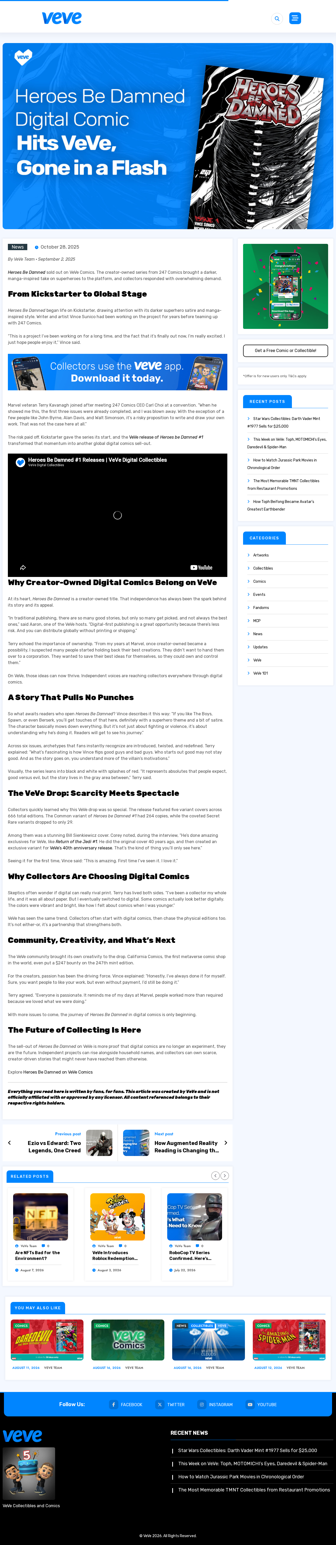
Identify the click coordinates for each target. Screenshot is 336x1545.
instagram (221, 1404)
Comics (259, 581)
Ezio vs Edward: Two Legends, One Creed (54, 1147)
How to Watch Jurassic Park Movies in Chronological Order (241, 1477)
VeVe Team (29, 1246)
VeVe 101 (260, 673)
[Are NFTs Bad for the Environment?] (40, 1217)
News (18, 247)
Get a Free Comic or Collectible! (285, 350)
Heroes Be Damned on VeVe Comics (58, 1072)
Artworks (261, 555)
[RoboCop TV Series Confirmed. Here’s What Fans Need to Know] (194, 1217)
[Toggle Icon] (295, 18)
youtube (267, 1404)
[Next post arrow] (225, 1143)
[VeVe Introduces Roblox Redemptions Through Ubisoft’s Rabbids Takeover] (117, 1217)
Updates (260, 647)
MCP (257, 621)
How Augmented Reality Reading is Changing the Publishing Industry (186, 1147)
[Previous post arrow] (9, 1143)
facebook (131, 1404)
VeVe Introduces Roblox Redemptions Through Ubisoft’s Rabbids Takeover (114, 1256)
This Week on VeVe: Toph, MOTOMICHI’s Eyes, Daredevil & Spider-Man (252, 1464)
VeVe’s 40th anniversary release (81, 847)
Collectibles (263, 568)
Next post (164, 1133)
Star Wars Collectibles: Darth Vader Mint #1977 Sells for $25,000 (247, 1450)
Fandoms (261, 608)
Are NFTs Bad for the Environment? (37, 1255)
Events (259, 594)
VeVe (257, 660)
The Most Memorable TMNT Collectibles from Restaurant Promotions (254, 1490)
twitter (176, 1404)
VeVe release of (166, 437)
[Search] (277, 19)
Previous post (68, 1133)
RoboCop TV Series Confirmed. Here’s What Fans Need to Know (189, 1256)
